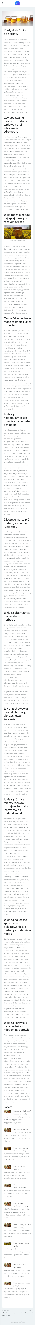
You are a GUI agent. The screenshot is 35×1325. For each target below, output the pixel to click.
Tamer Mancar (22, 1322)
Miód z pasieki (18, 1185)
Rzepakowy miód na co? (22, 1111)
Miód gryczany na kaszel (22, 1225)
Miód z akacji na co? (20, 1148)
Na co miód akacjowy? (21, 1129)
